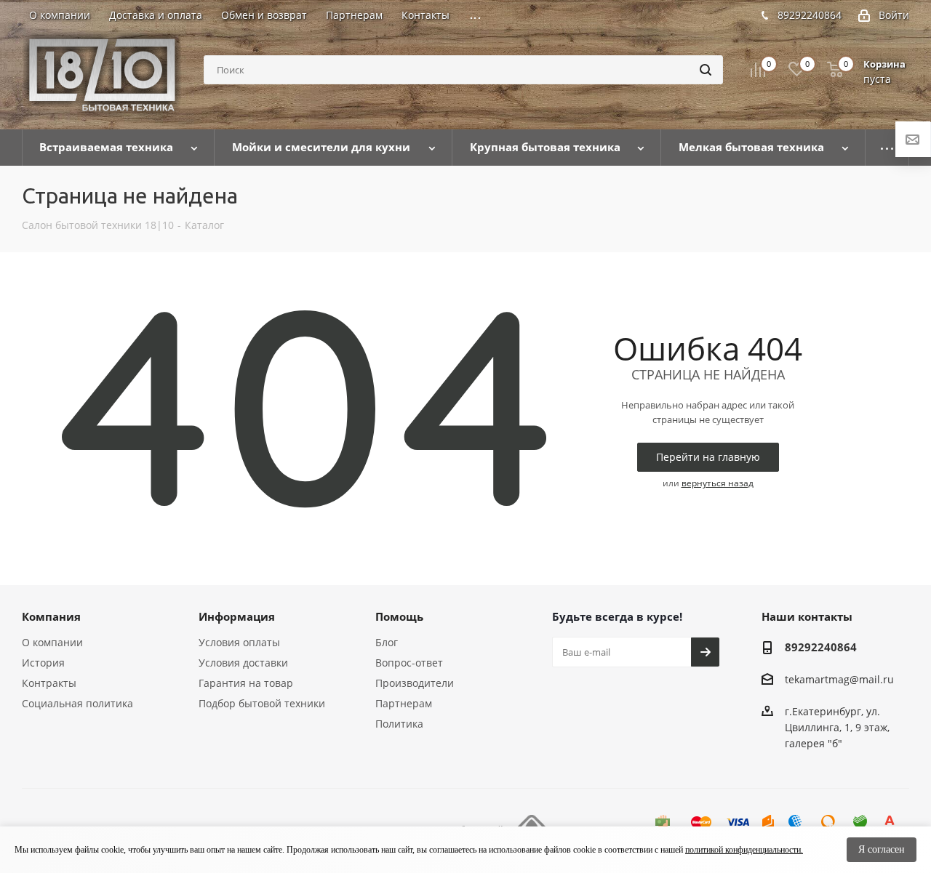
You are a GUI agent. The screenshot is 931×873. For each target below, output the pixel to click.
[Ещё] (887, 147)
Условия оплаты (239, 642)
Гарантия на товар (246, 683)
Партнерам (403, 703)
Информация (237, 616)
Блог (386, 642)
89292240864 (810, 15)
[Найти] (705, 69)
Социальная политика (77, 703)
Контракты (49, 683)
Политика (399, 724)
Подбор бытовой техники (262, 703)
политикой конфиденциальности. (744, 850)
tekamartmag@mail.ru (839, 679)
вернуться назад (718, 483)
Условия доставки (243, 662)
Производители (414, 683)
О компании (52, 642)
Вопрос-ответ (409, 662)
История (43, 662)
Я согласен (881, 849)
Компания (51, 616)
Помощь (399, 616)
